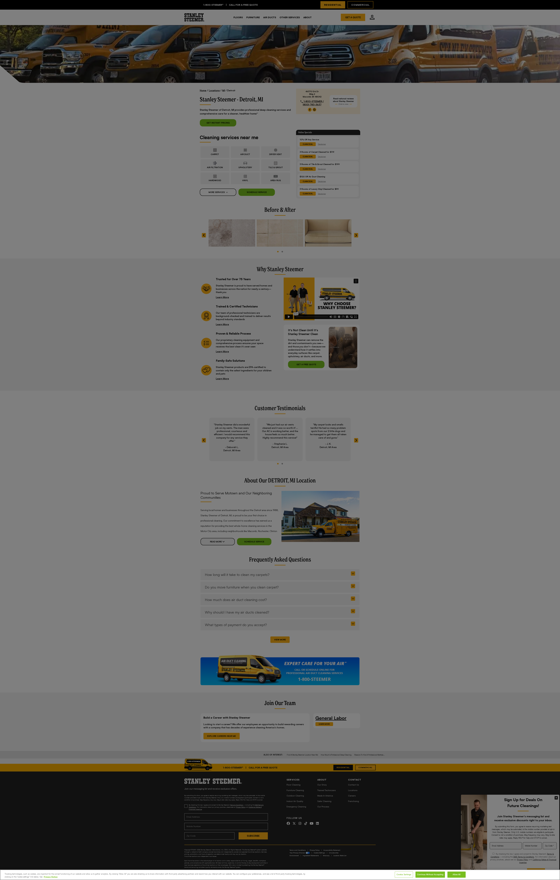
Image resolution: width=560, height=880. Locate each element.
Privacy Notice (50, 877)
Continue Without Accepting (430, 874)
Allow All (456, 874)
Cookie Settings (404, 874)
